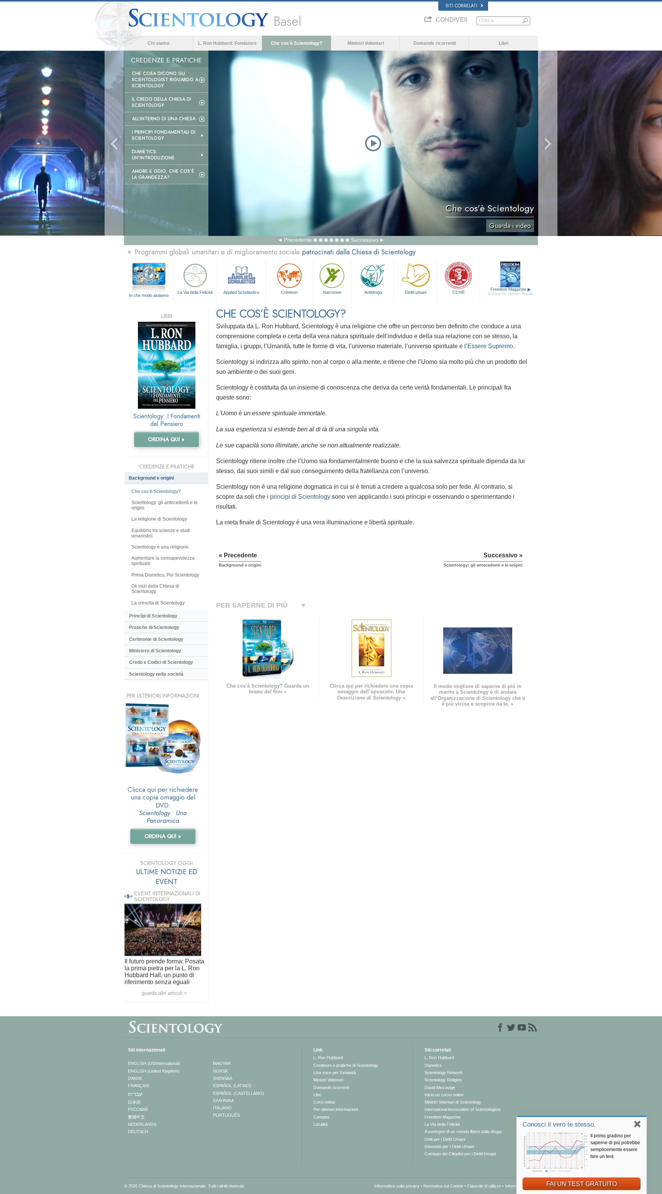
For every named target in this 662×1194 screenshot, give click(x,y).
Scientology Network (443, 1072)
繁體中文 (136, 1117)
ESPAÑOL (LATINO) (232, 1085)
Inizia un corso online (444, 1094)
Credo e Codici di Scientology (161, 662)
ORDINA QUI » (166, 439)
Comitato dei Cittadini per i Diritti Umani (460, 1153)
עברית (135, 1094)
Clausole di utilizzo (484, 1186)
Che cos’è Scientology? (296, 43)
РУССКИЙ (138, 1109)
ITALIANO (222, 1108)
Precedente (298, 240)
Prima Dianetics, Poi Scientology (165, 575)
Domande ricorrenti (434, 43)
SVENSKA (222, 1078)
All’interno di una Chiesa (163, 118)
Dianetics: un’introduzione (153, 154)
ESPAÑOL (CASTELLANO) (238, 1093)
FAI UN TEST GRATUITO (581, 1184)
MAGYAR (222, 1063)
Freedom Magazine (510, 291)
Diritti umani (415, 292)
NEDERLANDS (142, 1124)
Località (320, 1124)
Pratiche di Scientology (154, 627)
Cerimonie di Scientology (156, 639)
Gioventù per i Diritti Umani (449, 1146)
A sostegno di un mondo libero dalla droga (462, 1131)
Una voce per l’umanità (334, 1072)
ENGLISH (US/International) (154, 1063)
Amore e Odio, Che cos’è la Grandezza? (163, 174)
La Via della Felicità (195, 292)
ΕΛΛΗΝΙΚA (223, 1100)
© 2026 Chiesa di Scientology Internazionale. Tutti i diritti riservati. (184, 1186)
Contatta (321, 1117)
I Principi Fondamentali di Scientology (163, 135)
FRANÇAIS (138, 1085)
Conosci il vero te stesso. (559, 1124)
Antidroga (373, 292)
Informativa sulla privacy (396, 1186)
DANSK (135, 1078)
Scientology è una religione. (160, 547)
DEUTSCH (138, 1131)
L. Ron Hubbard (328, 1057)
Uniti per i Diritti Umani (444, 1139)
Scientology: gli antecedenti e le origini (164, 505)
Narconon (332, 292)
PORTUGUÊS (226, 1115)
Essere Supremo (490, 346)
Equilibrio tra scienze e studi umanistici (160, 533)
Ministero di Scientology (155, 651)
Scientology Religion (443, 1080)
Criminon (289, 292)
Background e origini (151, 478)
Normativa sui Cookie (443, 1186)
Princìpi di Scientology (153, 616)
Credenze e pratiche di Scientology (345, 1065)
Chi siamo (158, 43)
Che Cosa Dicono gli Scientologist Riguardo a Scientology (165, 79)
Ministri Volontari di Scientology (452, 1102)
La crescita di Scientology (158, 603)
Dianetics (433, 1065)
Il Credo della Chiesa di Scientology (161, 102)
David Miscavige (439, 1087)
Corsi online (324, 1102)
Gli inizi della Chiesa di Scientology (155, 588)
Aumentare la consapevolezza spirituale (163, 560)
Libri (503, 43)
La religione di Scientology (159, 519)
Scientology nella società (156, 674)
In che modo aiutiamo (149, 295)
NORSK (220, 1071)
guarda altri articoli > (164, 993)
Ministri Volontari (365, 43)
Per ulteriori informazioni (335, 1109)
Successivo (364, 240)
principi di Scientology (300, 496)
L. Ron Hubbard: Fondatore (227, 43)
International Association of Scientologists (462, 1109)
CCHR (458, 292)
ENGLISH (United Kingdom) (154, 1071)
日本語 (134, 1102)
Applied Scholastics (241, 292)
